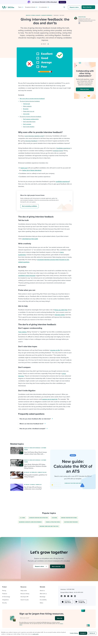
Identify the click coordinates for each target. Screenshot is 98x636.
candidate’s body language (26, 275)
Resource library (25, 593)
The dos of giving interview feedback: (30, 101)
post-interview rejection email (34, 136)
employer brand (58, 150)
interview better (60, 315)
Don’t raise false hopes (29, 121)
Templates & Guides (30, 7)
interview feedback (31, 141)
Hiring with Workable (34, 447)
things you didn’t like (60, 310)
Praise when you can (28, 111)
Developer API (24, 596)
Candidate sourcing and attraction (38, 517)
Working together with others (69, 517)
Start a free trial (87, 7)
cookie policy (35, 634)
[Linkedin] (79, 23)
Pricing (4, 590)
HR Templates (33, 472)
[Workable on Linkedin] (61, 596)
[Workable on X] (72, 596)
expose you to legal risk (49, 399)
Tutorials (32, 484)
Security (4, 603)
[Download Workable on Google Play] (80, 602)
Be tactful (25, 109)
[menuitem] (20, 7)
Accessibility (43, 600)
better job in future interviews (31, 170)
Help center (24, 590)
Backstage (42, 596)
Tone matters (22, 332)
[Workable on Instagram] (75, 596)
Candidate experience (46, 15)
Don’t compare (27, 124)
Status (41, 603)
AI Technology (6, 596)
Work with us (43, 593)
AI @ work (22, 517)
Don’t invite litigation (28, 126)
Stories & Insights (35, 15)
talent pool (24, 168)
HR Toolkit (26, 472)
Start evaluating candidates (29, 206)
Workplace (38, 484)
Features (4, 593)
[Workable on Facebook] (65, 596)
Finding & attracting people (53, 522)
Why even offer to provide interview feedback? (32, 98)
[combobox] (64, 7)
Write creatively (27, 106)
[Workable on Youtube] (68, 596)
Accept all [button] (83, 633)
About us (42, 590)
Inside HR (28, 15)
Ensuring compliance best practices (49, 526)
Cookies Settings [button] (74, 633)
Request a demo (74, 7)
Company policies (42, 472)
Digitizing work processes (71, 522)
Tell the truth (26, 104)
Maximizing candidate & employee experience (30, 522)
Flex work (54, 517)
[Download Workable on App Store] (67, 602)
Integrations (5, 600)
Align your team (84, 89)
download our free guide (30, 239)
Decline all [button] (92, 633)
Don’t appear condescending (31, 119)
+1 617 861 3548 (70, 589)
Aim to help (26, 114)
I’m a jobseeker (43, 7)
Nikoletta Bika (82, 16)
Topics (20, 7)
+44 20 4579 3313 (78, 592)
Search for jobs (25, 600)
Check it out (62, 2)
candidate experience (62, 181)
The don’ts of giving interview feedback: (30, 116)
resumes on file (55, 350)
